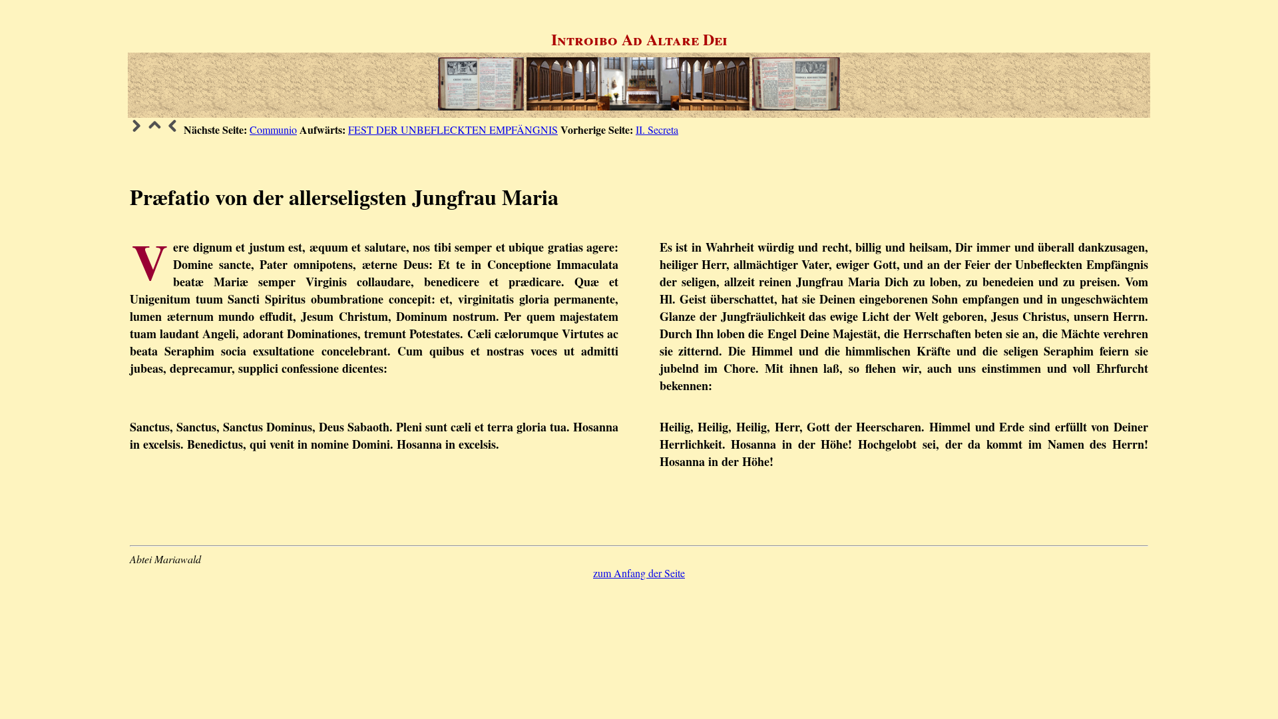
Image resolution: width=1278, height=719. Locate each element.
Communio (273, 129)
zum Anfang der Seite (639, 573)
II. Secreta (657, 129)
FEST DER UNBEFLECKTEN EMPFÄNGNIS (453, 129)
